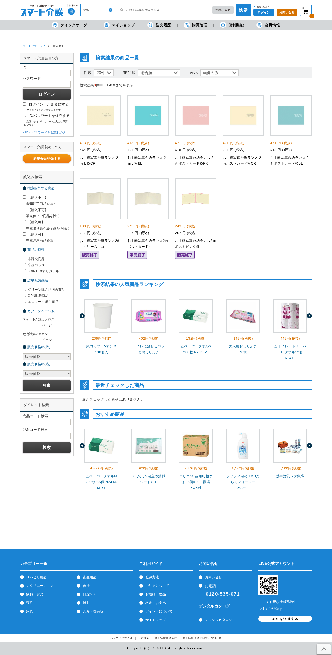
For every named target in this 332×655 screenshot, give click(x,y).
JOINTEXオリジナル (43, 271)
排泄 (86, 602)
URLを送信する (285, 619)
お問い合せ (287, 12)
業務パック (36, 265)
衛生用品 (89, 577)
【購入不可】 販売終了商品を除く (40, 200)
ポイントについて (159, 611)
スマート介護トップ (32, 45)
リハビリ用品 (36, 577)
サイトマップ (155, 619)
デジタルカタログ (218, 619)
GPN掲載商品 (38, 296)
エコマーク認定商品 (43, 302)
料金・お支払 (155, 602)
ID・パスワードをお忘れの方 (45, 132)
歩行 (86, 585)
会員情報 (272, 25)
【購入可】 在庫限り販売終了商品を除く (46, 225)
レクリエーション (39, 585)
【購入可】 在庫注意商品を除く (40, 237)
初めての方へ (263, 6)
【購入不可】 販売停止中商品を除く (41, 213)
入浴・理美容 (93, 611)
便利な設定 (223, 10)
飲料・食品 (34, 594)
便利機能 (236, 25)
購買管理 (199, 25)
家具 (29, 611)
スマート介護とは (121, 638)
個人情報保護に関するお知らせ (202, 638)
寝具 (29, 602)
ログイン (264, 12)
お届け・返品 (155, 594)
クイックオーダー (76, 25)
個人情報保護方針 (166, 638)
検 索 (243, 10)
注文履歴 (163, 25)
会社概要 (143, 638)
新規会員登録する (47, 158)
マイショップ (123, 25)
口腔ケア (89, 594)
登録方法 (152, 577)
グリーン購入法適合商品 (46, 290)
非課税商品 (36, 259)
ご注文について (157, 585)
